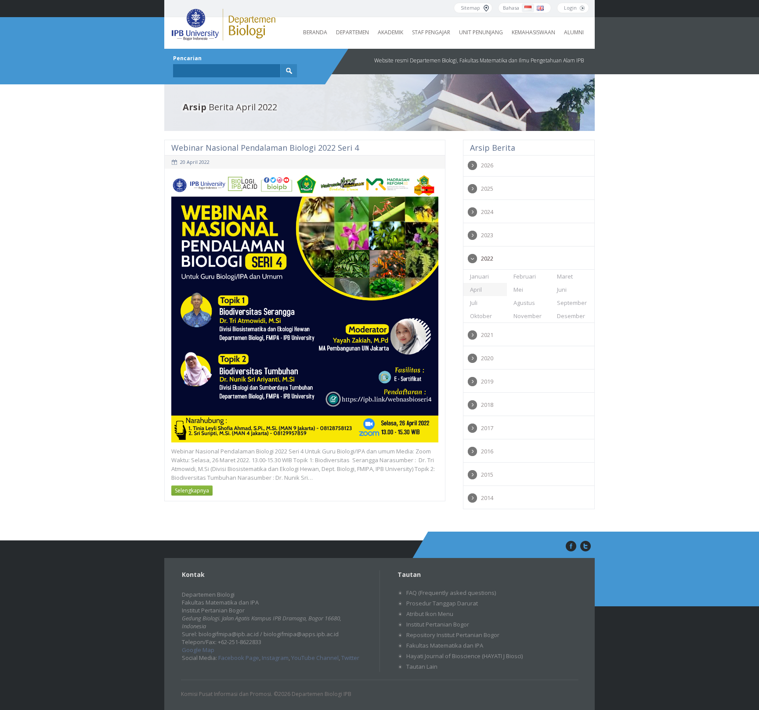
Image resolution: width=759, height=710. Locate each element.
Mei (518, 289)
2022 (487, 258)
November (527, 316)
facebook (570, 546)
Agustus (524, 303)
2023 (487, 235)
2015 (487, 474)
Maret (565, 276)
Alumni (574, 32)
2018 (487, 405)
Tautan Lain (421, 666)
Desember (571, 316)
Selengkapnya (192, 490)
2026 (487, 165)
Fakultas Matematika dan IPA (444, 645)
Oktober (481, 316)
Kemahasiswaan (533, 32)
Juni (562, 289)
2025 (487, 188)
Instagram (275, 658)
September (572, 303)
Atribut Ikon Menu (429, 614)
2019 (487, 381)
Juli (473, 303)
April (476, 289)
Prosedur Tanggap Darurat (442, 603)
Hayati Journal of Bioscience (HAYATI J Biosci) (464, 656)
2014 (487, 498)
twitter (585, 546)
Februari (524, 276)
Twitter (350, 658)
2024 (487, 212)
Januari (479, 276)
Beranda (315, 32)
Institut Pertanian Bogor (437, 624)
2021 (487, 335)
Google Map (198, 650)
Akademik (390, 32)
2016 (487, 451)
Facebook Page (238, 658)
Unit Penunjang (481, 32)
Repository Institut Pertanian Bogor (452, 635)
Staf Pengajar (431, 32)
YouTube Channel (315, 658)
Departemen (352, 32)
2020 (487, 358)
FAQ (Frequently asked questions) (451, 593)
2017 (487, 428)
